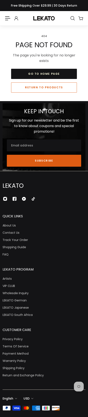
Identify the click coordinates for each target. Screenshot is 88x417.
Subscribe (44, 160)
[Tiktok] (33, 198)
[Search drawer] (72, 18)
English (8, 398)
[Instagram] (5, 198)
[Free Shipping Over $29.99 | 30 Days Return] (44, 5)
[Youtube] (24, 198)
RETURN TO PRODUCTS (44, 87)
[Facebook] (14, 198)
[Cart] (80, 18)
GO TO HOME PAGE (44, 74)
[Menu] (7, 18)
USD (26, 398)
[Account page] (16, 18)
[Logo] (44, 18)
